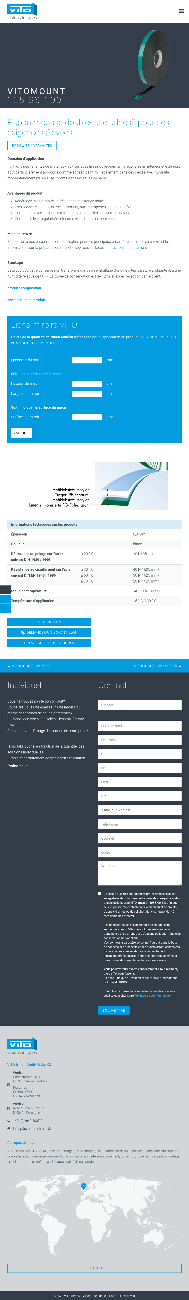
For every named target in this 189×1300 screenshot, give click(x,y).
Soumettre (114, 1010)
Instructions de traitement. (127, 247)
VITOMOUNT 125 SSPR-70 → (158, 666)
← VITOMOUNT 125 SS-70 (28, 666)
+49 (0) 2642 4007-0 (27, 1121)
